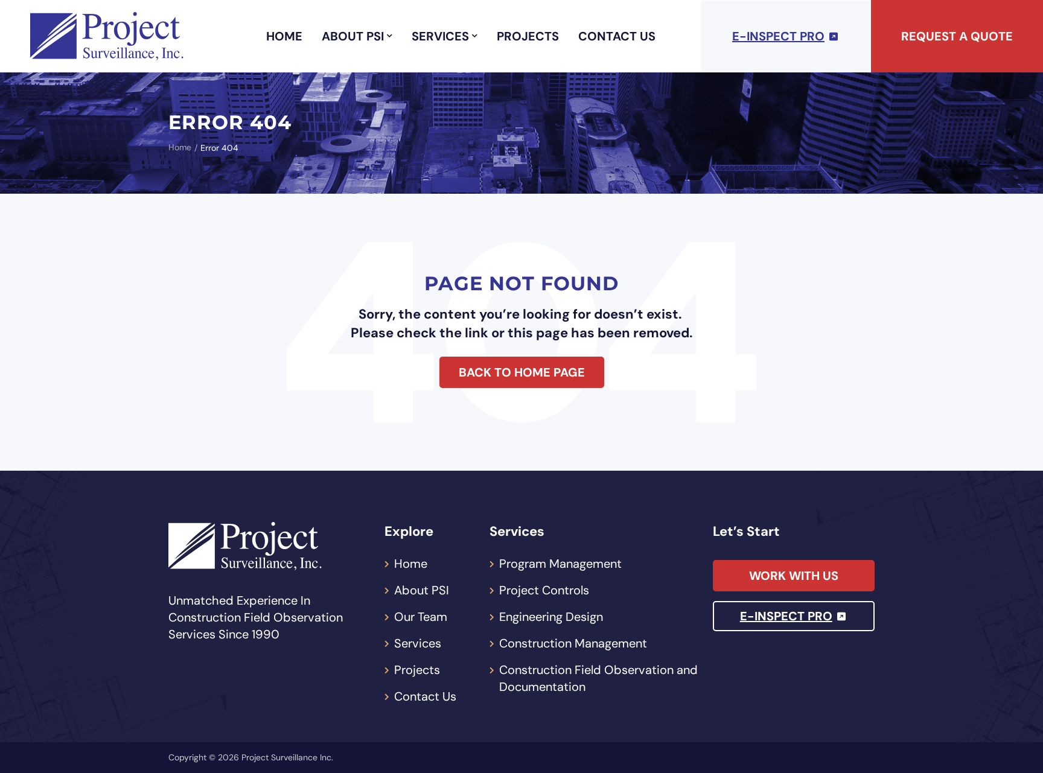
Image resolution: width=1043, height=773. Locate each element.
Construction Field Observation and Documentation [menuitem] (598, 678)
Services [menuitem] (440, 36)
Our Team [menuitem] (420, 617)
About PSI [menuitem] (353, 36)
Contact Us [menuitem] (616, 36)
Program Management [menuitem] (560, 563)
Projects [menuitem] (528, 36)
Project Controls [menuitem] (544, 590)
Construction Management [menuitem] (573, 643)
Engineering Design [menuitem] (551, 617)
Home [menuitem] (284, 36)
